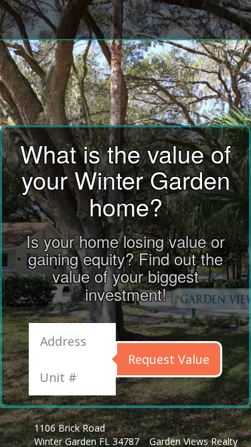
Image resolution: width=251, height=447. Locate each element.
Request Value (169, 359)
